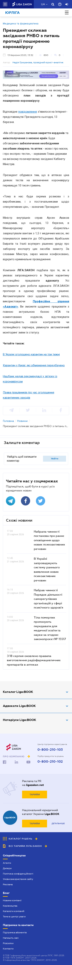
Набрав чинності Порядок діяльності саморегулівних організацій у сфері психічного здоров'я (48, 598)
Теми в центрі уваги (14, 916)
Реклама (8, 884)
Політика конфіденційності (18, 873)
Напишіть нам (10, 938)
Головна (8, 420)
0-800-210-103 (50, 749)
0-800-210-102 (50, 761)
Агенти (7, 863)
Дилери (7, 868)
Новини (22, 420)
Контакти (8, 948)
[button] (5, 4)
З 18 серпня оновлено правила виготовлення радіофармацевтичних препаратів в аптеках (34, 660)
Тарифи (35, 794)
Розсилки (8, 943)
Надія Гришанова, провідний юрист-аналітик (38, 62)
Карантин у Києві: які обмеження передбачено (34, 365)
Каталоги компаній (13, 911)
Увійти (54, 458)
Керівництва (10, 905)
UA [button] (43, 4)
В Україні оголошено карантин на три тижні (31, 354)
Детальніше (58, 823)
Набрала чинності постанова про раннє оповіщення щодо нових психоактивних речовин (49, 540)
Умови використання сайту (18, 879)
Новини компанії (12, 900)
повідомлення (27, 111)
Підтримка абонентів (15, 932)
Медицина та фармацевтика (21, 23)
